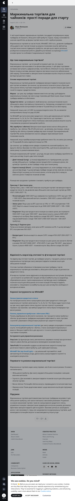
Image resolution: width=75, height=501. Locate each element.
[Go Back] (12, 2)
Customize (47, 495)
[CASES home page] (4, 3)
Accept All (16, 495)
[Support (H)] (4, 479)
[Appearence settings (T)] (4, 489)
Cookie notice (46, 491)
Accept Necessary (32, 495)
